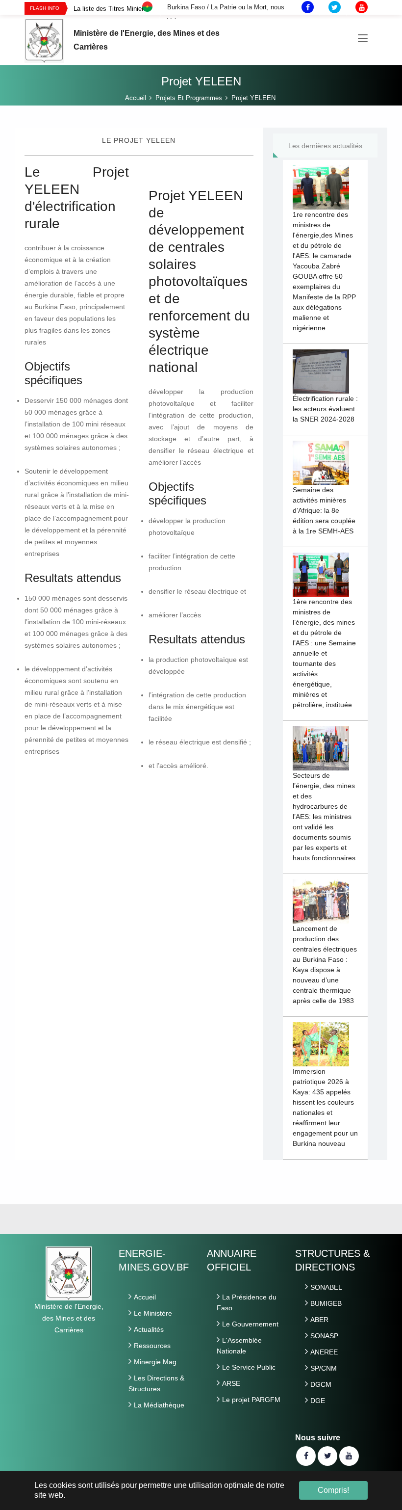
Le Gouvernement (250, 1324)
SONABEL (326, 1287)
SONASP (324, 1336)
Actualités (149, 1329)
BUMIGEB (326, 1303)
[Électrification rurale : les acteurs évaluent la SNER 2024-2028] (321, 371)
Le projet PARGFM (251, 1400)
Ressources (152, 1346)
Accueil (145, 1297)
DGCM (320, 1384)
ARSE (231, 1383)
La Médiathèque (159, 1405)
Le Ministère (153, 1313)
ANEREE (324, 1352)
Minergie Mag (155, 1362)
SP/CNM (323, 1368)
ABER (319, 1320)
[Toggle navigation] (363, 38)
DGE (317, 1400)
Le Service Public (249, 1367)
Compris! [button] (333, 1490)
